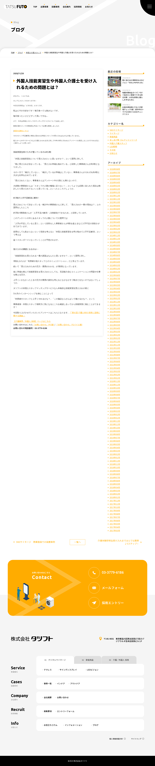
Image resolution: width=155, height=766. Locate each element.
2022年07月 (115, 318)
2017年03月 (115, 530)
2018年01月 (115, 497)
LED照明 (113, 146)
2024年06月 (115, 255)
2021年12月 (115, 341)
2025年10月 (115, 202)
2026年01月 (115, 192)
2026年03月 (115, 185)
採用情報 (78, 6)
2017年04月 (115, 527)
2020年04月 (115, 407)
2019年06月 (115, 440)
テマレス (48, 669)
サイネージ (114, 133)
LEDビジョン (92, 669)
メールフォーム (113, 587)
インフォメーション (73, 725)
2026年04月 (115, 182)
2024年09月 (115, 245)
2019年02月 (115, 454)
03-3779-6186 (113, 572)
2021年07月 (115, 358)
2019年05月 (115, 444)
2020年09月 (115, 391)
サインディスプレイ (68, 669)
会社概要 (48, 697)
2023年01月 (115, 298)
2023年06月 (115, 281)
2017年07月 (115, 517)
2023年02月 (115, 295)
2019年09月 (115, 431)
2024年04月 (115, 261)
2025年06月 (115, 215)
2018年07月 (115, 477)
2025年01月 (115, 232)
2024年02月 (115, 268)
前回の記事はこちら (21, 131)
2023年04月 (115, 288)
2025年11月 (115, 199)
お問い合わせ (63, 697)
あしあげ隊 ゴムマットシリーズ (123, 139)
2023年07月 (115, 278)
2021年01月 (115, 378)
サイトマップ (136, 739)
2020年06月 (115, 401)
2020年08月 (115, 394)
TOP (35, 6)
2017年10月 (115, 507)
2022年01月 (115, 338)
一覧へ (77, 542)
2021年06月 (115, 361)
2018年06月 (115, 480)
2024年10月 (115, 242)
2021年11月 (115, 344)
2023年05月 (115, 285)
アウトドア (75, 683)
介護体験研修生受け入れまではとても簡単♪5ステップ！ (120, 542)
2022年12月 (115, 301)
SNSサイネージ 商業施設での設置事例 (34, 541)
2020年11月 (115, 384)
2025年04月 (115, 222)
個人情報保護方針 (116, 739)
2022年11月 (115, 305)
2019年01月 (115, 457)
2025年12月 (115, 195)
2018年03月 (115, 490)
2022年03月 (115, 331)
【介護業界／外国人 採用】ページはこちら (32, 321)
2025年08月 (115, 208)
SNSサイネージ (116, 130)
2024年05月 (115, 258)
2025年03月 (115, 225)
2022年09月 (115, 311)
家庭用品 (113, 136)
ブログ (20, 53)
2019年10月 (115, 427)
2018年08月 (115, 474)
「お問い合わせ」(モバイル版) (69, 324)
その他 (112, 149)
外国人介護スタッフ (33, 53)
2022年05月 (115, 325)
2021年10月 (115, 348)
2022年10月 (115, 308)
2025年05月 (115, 218)
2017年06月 (115, 520)
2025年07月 (115, 212)
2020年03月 (115, 411)
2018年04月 (115, 487)
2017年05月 (115, 523)
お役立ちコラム (50, 725)
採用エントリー (113, 602)
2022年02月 (115, 334)
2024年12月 (115, 235)
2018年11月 (115, 464)
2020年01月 (115, 417)
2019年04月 (115, 447)
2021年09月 (115, 351)
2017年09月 (115, 510)
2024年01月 (115, 271)
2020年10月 (115, 387)
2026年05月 (115, 179)
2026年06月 (115, 175)
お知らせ (113, 153)
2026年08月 (115, 169)
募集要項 (48, 711)
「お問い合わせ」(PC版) (43, 324)
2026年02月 (115, 189)
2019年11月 (115, 424)
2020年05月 (115, 404)
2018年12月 (115, 460)
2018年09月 (115, 470)
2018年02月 (115, 493)
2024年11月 (115, 238)
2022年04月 (115, 328)
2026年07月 (115, 172)
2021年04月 (115, 368)
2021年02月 (115, 374)
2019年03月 (115, 450)
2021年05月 (115, 364)
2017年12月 (115, 500)
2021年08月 (115, 354)
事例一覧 (48, 683)
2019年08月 (115, 434)
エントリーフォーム (65, 711)
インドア (61, 683)
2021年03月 (115, 371)
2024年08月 (115, 248)
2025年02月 (115, 228)
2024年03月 (115, 265)
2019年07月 (115, 437)
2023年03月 (115, 291)
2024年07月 (115, 252)
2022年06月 (115, 321)
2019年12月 (115, 421)
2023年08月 (115, 275)
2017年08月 (115, 513)
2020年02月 (115, 414)
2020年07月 (115, 397)
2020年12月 (115, 381)
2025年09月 (115, 205)
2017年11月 (115, 504)
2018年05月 (115, 484)
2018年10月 (115, 467)
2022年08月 (115, 314)
